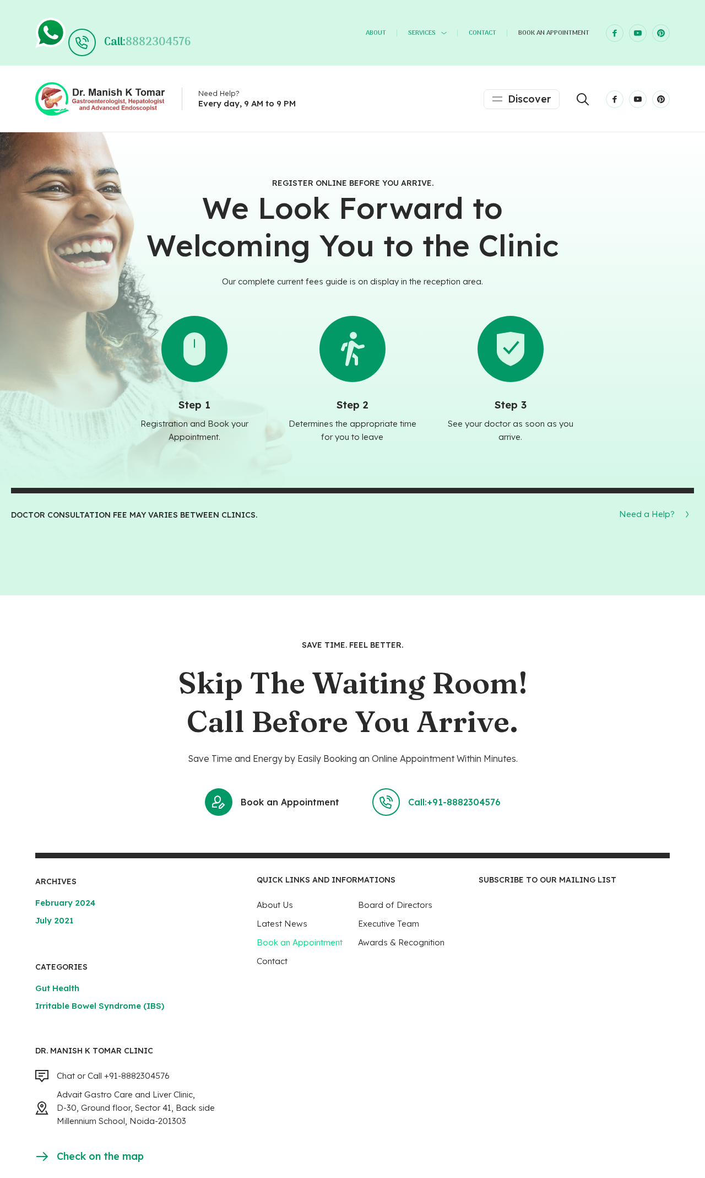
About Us (275, 905)
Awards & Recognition (401, 942)
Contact (482, 33)
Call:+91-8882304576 (454, 802)
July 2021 (54, 920)
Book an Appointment (553, 33)
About (376, 33)
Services (422, 33)
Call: (147, 42)
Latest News (282, 923)
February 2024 (65, 902)
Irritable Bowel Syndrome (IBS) (99, 1006)
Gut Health (57, 988)
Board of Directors (395, 905)
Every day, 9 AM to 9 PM (247, 103)
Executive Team (388, 923)
